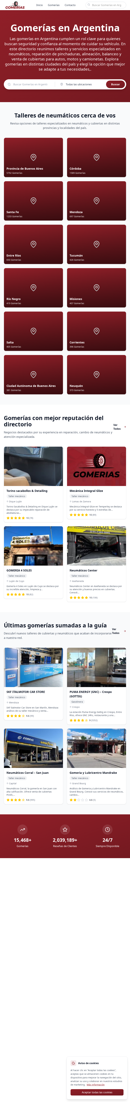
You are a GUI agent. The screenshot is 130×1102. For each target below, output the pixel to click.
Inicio (39, 5)
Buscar (115, 84)
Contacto (70, 5)
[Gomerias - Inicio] (15, 5)
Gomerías (54, 5)
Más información (96, 1084)
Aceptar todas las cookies (97, 1092)
